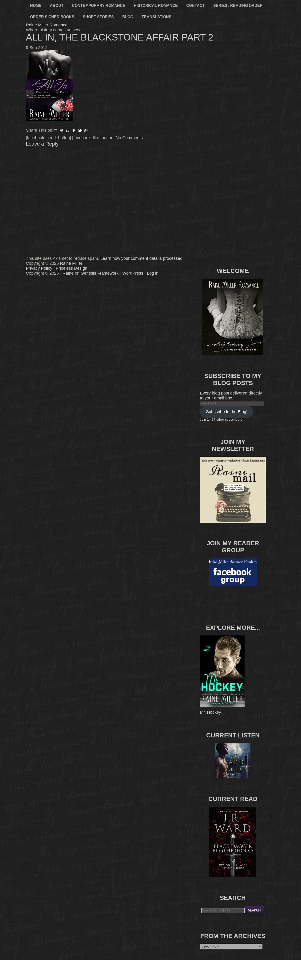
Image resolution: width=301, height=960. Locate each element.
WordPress (132, 273)
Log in (152, 273)
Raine (68, 273)
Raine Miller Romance (46, 25)
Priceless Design (71, 268)
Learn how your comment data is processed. (142, 258)
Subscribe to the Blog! (226, 411)
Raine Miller (71, 263)
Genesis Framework (100, 273)
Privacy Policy (39, 268)
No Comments (129, 137)
